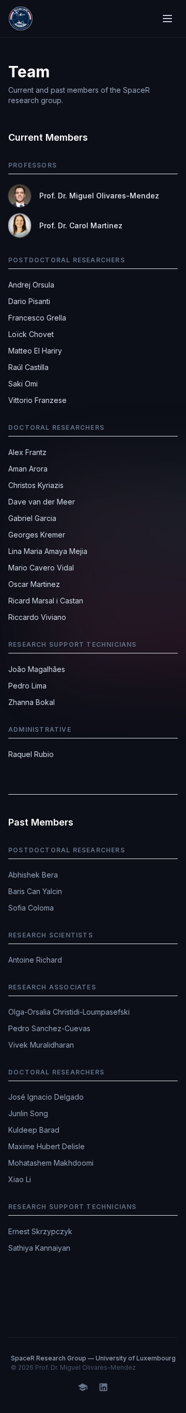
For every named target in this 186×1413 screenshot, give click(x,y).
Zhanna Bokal (31, 702)
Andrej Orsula (31, 284)
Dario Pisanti (29, 301)
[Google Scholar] (83, 1386)
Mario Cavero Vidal (41, 567)
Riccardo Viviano (37, 617)
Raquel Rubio (31, 754)
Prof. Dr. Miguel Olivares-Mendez (99, 195)
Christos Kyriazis (36, 485)
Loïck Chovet (31, 334)
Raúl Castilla (28, 367)
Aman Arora (28, 468)
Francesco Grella (37, 317)
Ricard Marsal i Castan (45, 600)
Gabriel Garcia (32, 518)
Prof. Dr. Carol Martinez (80, 225)
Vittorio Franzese (37, 400)
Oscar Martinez (34, 584)
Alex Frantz (27, 452)
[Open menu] (167, 18)
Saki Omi (23, 383)
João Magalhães (36, 669)
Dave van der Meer (41, 501)
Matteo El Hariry (35, 350)
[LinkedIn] (103, 1386)
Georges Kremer (36, 534)
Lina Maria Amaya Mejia (47, 551)
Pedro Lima (27, 685)
